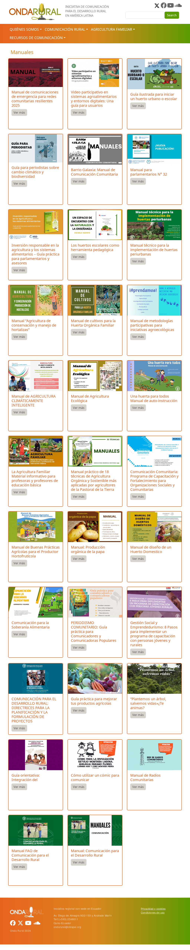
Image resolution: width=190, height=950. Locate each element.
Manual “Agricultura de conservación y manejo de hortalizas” (34, 325)
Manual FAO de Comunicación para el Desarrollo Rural (30, 855)
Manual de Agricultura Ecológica (90, 398)
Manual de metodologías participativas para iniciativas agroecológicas (152, 325)
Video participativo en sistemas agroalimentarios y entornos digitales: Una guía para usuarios (94, 99)
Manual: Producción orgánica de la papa (88, 549)
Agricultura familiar (111, 29)
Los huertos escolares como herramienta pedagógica (95, 247)
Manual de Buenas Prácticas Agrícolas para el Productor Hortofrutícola (36, 552)
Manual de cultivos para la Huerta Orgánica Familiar (93, 323)
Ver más (19, 112)
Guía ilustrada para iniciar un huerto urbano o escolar (153, 96)
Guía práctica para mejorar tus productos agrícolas (94, 701)
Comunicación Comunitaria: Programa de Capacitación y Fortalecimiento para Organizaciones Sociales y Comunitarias (154, 480)
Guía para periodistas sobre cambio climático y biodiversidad (35, 172)
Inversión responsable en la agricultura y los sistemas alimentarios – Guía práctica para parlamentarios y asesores (35, 254)
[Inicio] (35, 5)
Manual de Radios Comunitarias (145, 777)
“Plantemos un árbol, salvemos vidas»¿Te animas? (148, 703)
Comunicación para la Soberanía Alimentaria (31, 625)
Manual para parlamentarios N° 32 (148, 172)
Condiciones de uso (153, 912)
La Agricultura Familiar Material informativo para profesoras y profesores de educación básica (35, 478)
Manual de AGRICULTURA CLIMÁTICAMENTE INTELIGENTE (34, 401)
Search (172, 15)
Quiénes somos (24, 29)
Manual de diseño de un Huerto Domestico (150, 549)
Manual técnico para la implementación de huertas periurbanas (154, 250)
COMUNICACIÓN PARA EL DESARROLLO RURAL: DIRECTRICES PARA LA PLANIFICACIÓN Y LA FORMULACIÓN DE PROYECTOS (34, 710)
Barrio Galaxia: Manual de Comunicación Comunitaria (94, 172)
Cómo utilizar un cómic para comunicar (95, 777)
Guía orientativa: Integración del (26, 777)
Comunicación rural (65, 29)
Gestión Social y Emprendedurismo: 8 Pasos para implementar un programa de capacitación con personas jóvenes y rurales (154, 633)
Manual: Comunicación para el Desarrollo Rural (95, 853)
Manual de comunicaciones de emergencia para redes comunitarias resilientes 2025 (35, 99)
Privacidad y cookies (153, 908)
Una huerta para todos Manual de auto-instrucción (153, 398)
